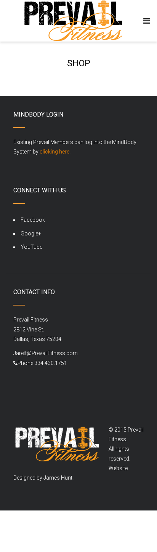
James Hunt (57, 478)
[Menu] (147, 21)
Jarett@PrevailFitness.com (45, 353)
